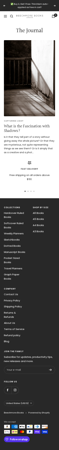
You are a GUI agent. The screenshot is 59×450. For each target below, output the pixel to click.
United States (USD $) (17, 403)
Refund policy (12, 335)
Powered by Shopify (39, 412)
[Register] (50, 370)
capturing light (14, 121)
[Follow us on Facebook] (7, 390)
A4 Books (38, 225)
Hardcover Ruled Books (14, 215)
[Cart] (53, 16)
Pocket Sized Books (12, 260)
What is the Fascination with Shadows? (27, 128)
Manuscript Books (14, 252)
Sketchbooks (12, 239)
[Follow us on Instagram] (15, 390)
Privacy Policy (12, 300)
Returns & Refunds (10, 315)
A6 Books (38, 213)
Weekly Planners (14, 233)
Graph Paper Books (11, 276)
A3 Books (38, 231)
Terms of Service (14, 329)
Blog (6, 341)
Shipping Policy (13, 306)
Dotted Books (12, 246)
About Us (9, 323)
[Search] (11, 16)
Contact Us (11, 294)
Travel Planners (13, 268)
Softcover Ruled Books (13, 225)
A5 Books (38, 219)
